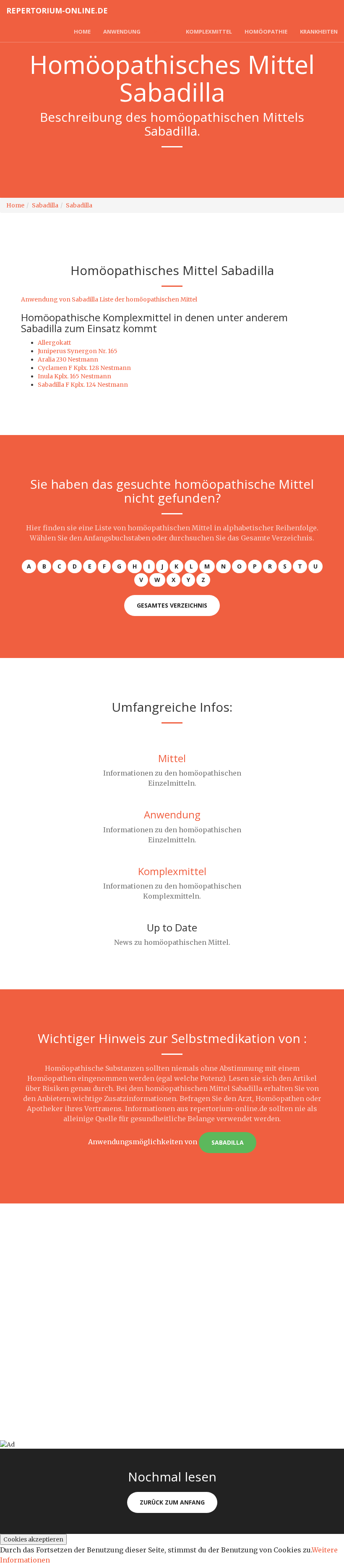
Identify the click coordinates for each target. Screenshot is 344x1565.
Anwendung (122, 31)
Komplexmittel (209, 31)
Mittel (163, 31)
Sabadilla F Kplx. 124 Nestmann (83, 384)
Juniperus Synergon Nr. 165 (77, 351)
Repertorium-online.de (57, 10)
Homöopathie (266, 31)
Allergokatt (54, 342)
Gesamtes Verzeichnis (172, 605)
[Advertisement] (172, 1262)
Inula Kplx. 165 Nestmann (74, 376)
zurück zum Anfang (172, 1502)
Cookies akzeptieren (33, 1539)
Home (82, 31)
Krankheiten (319, 31)
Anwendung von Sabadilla (59, 299)
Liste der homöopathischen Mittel (148, 299)
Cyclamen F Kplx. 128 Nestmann (84, 368)
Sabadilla (45, 205)
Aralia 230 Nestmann (68, 359)
